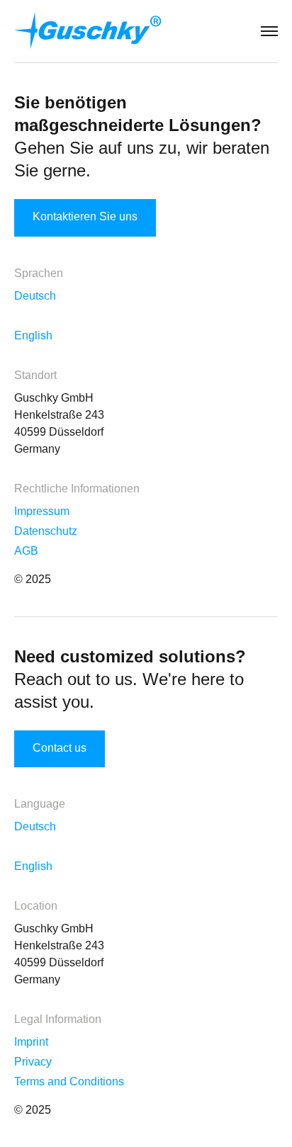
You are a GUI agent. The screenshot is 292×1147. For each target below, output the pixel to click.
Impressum (41, 511)
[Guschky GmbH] (88, 31)
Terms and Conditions (69, 1081)
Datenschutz (45, 531)
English (33, 335)
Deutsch (35, 296)
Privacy (33, 1062)
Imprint (31, 1042)
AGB (26, 551)
